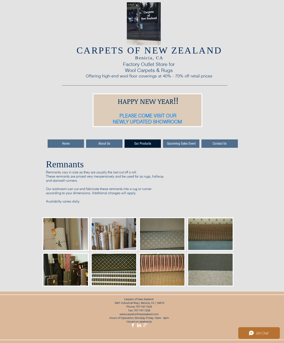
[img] (66, 234)
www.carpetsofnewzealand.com (139, 314)
